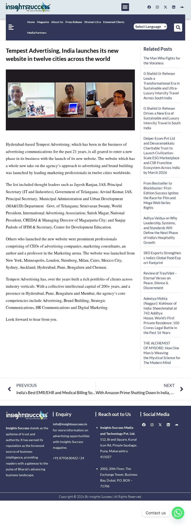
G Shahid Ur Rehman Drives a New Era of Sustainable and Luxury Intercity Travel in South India (162, 118)
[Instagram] (157, 6)
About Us (57, 22)
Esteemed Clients (113, 22)
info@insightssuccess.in (70, 424)
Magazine (43, 22)
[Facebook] (149, 6)
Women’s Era (92, 22)
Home (31, 22)
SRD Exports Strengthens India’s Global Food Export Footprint (162, 258)
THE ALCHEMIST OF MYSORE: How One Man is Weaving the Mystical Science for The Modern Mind (161, 353)
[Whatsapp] (178, 513)
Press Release (73, 22)
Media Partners (36, 32)
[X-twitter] (165, 6)
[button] (125, 7)
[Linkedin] (173, 6)
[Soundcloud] (181, 6)
